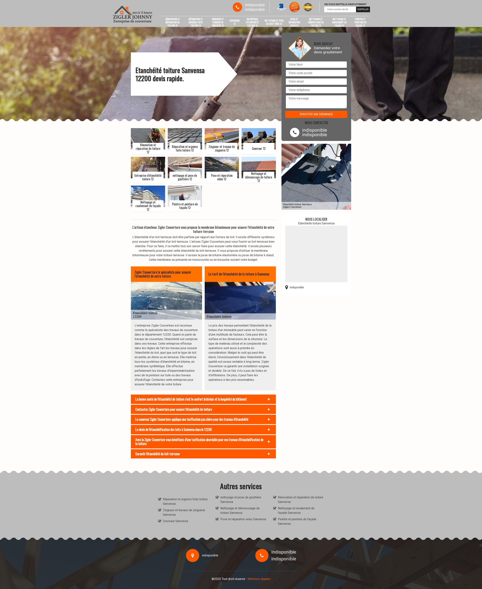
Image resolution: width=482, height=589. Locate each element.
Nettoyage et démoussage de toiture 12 (316, 22)
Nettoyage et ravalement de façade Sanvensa (296, 510)
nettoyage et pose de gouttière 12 (274, 22)
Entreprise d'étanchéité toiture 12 (252, 22)
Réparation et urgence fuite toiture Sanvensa (185, 501)
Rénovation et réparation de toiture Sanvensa (300, 500)
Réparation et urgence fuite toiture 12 (196, 22)
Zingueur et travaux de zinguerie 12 (218, 22)
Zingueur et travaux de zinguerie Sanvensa (184, 512)
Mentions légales (259, 579)
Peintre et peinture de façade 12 (360, 22)
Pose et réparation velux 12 (294, 22)
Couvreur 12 (235, 22)
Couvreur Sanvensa (175, 521)
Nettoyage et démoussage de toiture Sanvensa (240, 510)
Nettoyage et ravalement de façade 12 (339, 22)
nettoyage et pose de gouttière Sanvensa (240, 500)
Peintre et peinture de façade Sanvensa (297, 521)
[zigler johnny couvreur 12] (132, 14)
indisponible (255, 5)
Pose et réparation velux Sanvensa (243, 519)
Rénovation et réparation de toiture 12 (172, 22)
